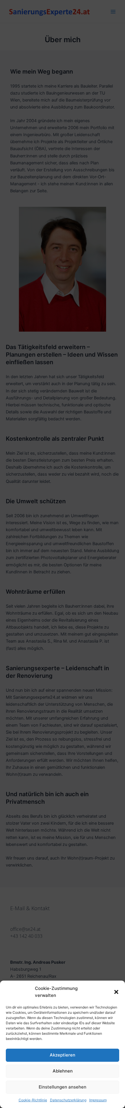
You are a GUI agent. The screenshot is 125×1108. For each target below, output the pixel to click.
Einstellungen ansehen (62, 1087)
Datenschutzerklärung (68, 1100)
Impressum (98, 1100)
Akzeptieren (62, 1055)
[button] (116, 992)
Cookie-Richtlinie (33, 1100)
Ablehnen (63, 1071)
